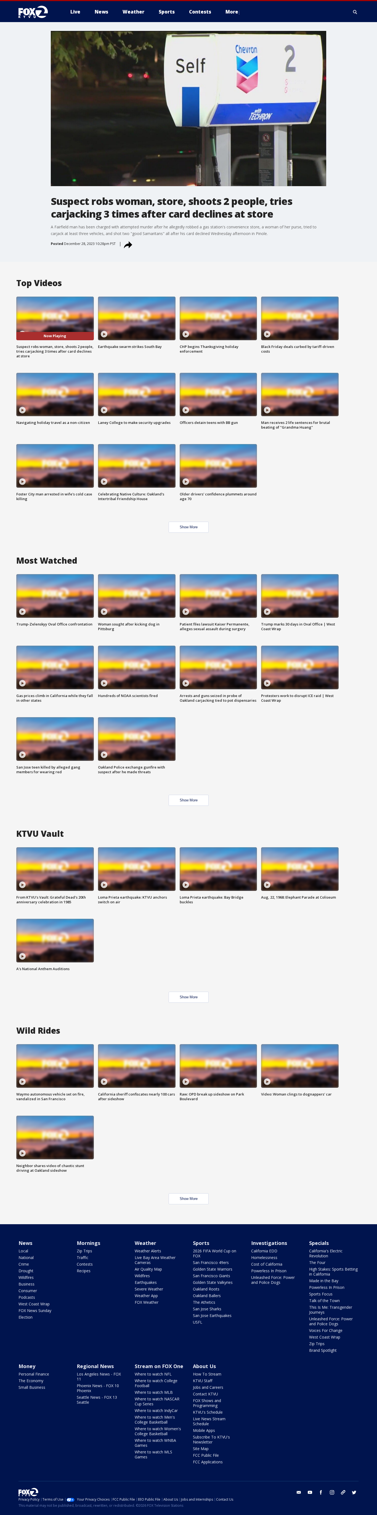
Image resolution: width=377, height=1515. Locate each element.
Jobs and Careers (208, 1387)
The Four (317, 1262)
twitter (354, 1492)
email (298, 1492)
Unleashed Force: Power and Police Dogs (273, 1280)
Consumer (27, 1290)
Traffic (82, 1257)
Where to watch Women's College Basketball (158, 1431)
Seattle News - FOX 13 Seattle (97, 1400)
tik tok (343, 1492)
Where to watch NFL (153, 1374)
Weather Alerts (148, 1250)
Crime (23, 1264)
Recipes (84, 1270)
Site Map (201, 1448)
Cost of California (266, 1264)
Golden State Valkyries (213, 1282)
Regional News (95, 1366)
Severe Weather (149, 1289)
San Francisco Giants (211, 1275)
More (231, 12)
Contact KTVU (205, 1394)
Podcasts (26, 1297)
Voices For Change (326, 1330)
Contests (85, 1264)
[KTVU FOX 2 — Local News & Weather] (36, 12)
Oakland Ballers (207, 1295)
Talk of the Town (324, 1300)
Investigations (269, 1243)
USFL (197, 1322)
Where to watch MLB (154, 1392)
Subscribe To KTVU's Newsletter (211, 1439)
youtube (310, 1492)
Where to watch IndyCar (156, 1410)
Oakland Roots (206, 1289)
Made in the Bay (323, 1280)
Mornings (88, 1243)
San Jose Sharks (207, 1308)
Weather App (146, 1295)
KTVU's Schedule (208, 1412)
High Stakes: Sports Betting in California (333, 1271)
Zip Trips (84, 1250)
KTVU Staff (202, 1380)
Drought (25, 1270)
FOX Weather (146, 1302)
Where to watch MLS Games (153, 1454)
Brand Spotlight (323, 1350)
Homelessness (264, 1257)
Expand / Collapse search (355, 12)
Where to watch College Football (156, 1383)
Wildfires (26, 1277)
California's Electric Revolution (326, 1253)
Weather (145, 1243)
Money (26, 1366)
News (25, 1243)
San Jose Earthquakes (212, 1315)
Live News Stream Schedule (209, 1421)
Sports (201, 1243)
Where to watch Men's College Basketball (155, 1419)
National (26, 1257)
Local (23, 1250)
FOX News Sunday (34, 1310)
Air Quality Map (148, 1269)
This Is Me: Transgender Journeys (330, 1310)
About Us (204, 1366)
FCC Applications (208, 1461)
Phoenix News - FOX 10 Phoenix (98, 1388)
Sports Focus (321, 1294)
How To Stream (207, 1374)
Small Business (31, 1387)
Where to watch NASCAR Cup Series (157, 1401)
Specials (319, 1243)
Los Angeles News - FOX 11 (99, 1376)
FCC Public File (206, 1455)
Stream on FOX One (159, 1366)
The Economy (30, 1380)
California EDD (264, 1250)
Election (25, 1317)
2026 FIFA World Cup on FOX (214, 1253)
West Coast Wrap (34, 1304)
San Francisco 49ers (211, 1262)
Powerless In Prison (268, 1270)
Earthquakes (146, 1282)
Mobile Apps (204, 1430)
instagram (332, 1492)
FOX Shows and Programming (207, 1403)
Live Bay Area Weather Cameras (155, 1260)
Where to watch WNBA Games (155, 1443)
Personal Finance (33, 1374)
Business (26, 1284)
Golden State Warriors (212, 1269)
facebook (321, 1492)
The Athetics (204, 1302)
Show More (189, 527)
